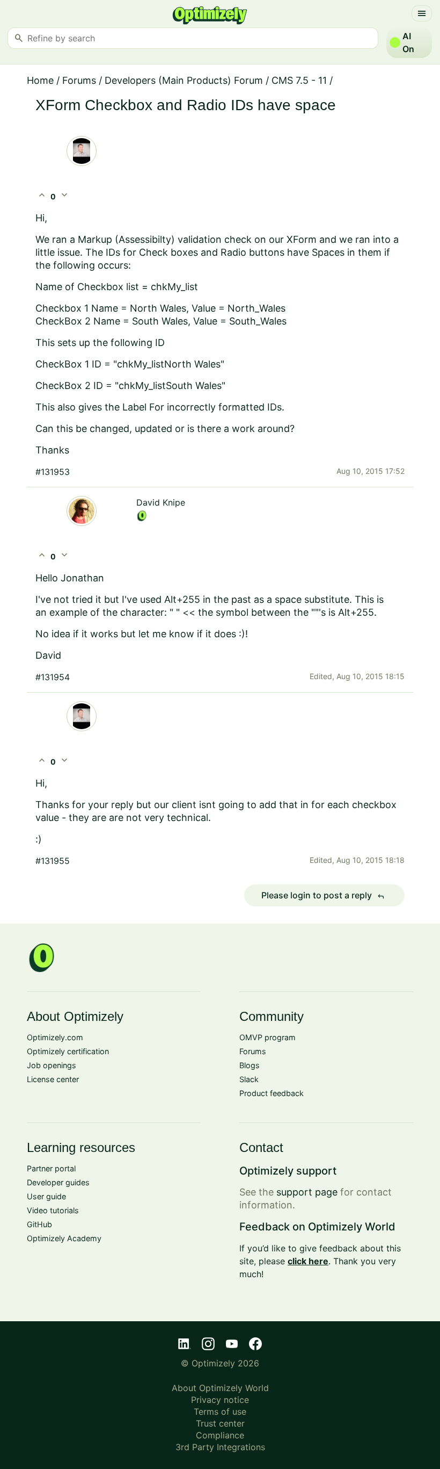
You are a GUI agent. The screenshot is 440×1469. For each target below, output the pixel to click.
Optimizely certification (68, 1051)
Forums (79, 80)
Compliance (220, 1435)
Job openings (51, 1065)
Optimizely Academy (64, 1238)
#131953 (52, 471)
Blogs (249, 1065)
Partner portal (51, 1168)
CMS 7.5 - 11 (299, 80)
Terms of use (220, 1411)
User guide (46, 1196)
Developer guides (58, 1182)
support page (307, 1192)
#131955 (52, 860)
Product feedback (271, 1093)
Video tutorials (53, 1210)
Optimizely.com (55, 1037)
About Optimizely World (220, 1387)
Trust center (220, 1423)
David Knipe (160, 502)
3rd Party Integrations (220, 1447)
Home (40, 80)
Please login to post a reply (323, 896)
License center (53, 1079)
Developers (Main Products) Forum (184, 80)
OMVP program (267, 1037)
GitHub (39, 1224)
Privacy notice (220, 1399)
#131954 (52, 677)
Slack (249, 1079)
